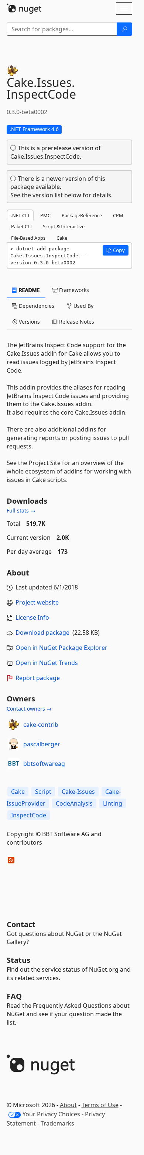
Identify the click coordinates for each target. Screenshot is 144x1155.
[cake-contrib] (13, 724)
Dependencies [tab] (35, 305)
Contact (21, 924)
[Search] (124, 29)
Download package (42, 632)
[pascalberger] (13, 744)
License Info (32, 617)
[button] (115, 250)
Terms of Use (100, 1105)
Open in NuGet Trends (47, 663)
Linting (112, 803)
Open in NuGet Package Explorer (61, 648)
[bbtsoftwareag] (13, 763)
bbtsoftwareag (44, 764)
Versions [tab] (28, 321)
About (68, 1105)
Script (43, 792)
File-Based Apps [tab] (28, 238)
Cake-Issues (78, 792)
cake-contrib (40, 725)
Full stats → (21, 510)
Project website (37, 602)
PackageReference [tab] (82, 215)
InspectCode (28, 815)
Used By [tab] (82, 305)
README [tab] (28, 289)
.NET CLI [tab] (20, 215)
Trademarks (57, 1123)
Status (18, 960)
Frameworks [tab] (73, 289)
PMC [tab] (45, 215)
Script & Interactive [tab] (64, 226)
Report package (38, 678)
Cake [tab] (61, 238)
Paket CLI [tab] (21, 226)
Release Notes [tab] (76, 321)
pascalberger (41, 744)
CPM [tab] (118, 215)
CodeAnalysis (74, 803)
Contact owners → (29, 708)
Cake (18, 792)
